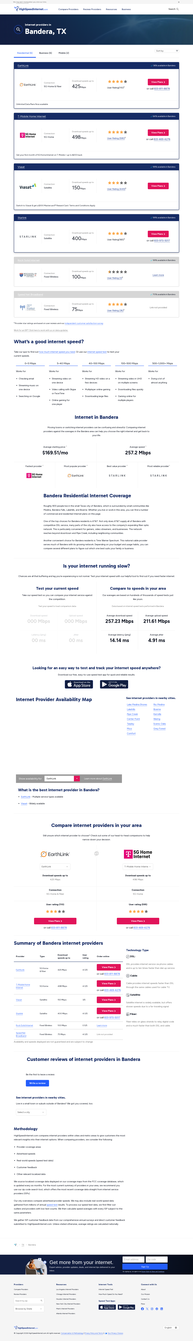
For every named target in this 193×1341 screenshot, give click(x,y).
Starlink (22, 217)
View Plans (155, 82)
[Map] (69, 743)
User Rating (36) (115, 310)
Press (143, 1304)
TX (23, 1245)
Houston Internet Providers (66, 1299)
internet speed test (97, 351)
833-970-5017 (162, 240)
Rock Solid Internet (29, 260)
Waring (156, 719)
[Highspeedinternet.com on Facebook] (142, 1309)
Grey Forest (159, 728)
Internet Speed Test (106, 1289)
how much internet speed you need (57, 351)
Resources (111, 9)
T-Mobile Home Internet (32, 116)
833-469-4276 (162, 139)
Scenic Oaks (159, 723)
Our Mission (145, 1294)
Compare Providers (68, 9)
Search (172, 9)
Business (126, 9)
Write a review (37, 1083)
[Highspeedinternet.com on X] (147, 1309)
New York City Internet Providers (68, 1304)
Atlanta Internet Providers (65, 1313)
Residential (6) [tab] (24, 53)
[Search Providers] (41, 1301)
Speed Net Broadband (30, 294)
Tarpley (130, 723)
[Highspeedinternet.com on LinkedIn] (161, 1309)
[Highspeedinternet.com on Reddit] (156, 1309)
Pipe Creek (132, 714)
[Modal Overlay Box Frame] (96, 1265)
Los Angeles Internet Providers (67, 1289)
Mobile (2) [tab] (64, 53)
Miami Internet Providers (65, 1309)
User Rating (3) (114, 278)
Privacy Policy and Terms (94, 1333)
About (143, 1289)
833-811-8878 (162, 88)
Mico (129, 728)
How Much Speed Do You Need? (111, 1294)
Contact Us (145, 1299)
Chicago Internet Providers (66, 1294)
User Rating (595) (116, 138)
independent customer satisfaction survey (84, 323)
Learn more (158, 275)
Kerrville (157, 714)
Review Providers (92, 9)
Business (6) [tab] (45, 53)
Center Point (133, 719)
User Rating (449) (116, 189)
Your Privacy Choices (115, 1333)
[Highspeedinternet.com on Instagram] (152, 1309)
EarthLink (23, 65)
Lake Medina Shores (137, 704)
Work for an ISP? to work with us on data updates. (41, 330)
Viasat (21, 167)
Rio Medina (159, 704)
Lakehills (131, 709)
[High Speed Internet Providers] (31, 9)
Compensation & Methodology (72, 1333)
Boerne (157, 709)
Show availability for (30, 778)
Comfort (131, 733)
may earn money (22, 2)
